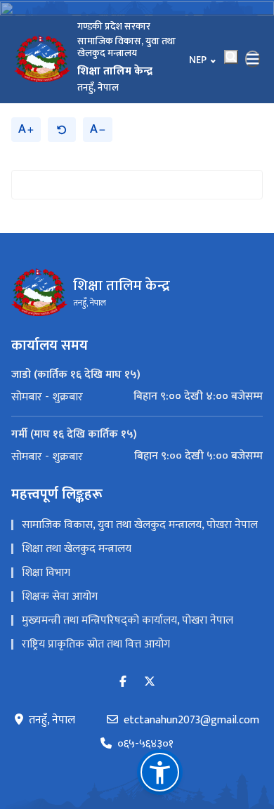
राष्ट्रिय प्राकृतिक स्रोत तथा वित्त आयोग (96, 644)
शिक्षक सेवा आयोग (60, 596)
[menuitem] (137, 396)
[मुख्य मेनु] (253, 59)
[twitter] (149, 682)
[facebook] (122, 682)
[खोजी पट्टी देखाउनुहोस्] (231, 57)
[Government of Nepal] (42, 59)
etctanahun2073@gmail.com (191, 720)
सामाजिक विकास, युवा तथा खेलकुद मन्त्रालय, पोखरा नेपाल (140, 524)
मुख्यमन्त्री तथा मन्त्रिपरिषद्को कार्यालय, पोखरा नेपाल (127, 620)
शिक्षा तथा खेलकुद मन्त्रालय (76, 548)
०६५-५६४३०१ (145, 744)
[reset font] (62, 129)
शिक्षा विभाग (46, 572)
